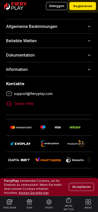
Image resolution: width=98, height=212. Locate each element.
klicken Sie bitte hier (34, 193)
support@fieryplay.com (33, 93)
